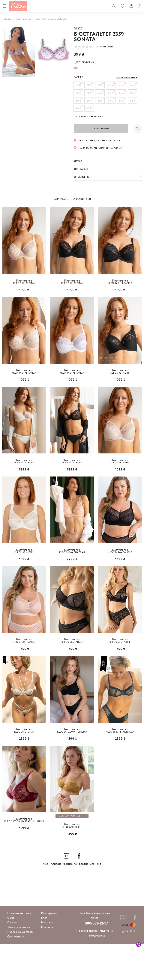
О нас (10, 918)
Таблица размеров (18, 927)
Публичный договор (20, 932)
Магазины (47, 923)
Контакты (47, 927)
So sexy (78, 28)
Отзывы (12, 923)
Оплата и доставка (19, 913)
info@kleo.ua (97, 935)
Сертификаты (16, 937)
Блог (44, 918)
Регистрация (49, 913)
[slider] (83, 46)
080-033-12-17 (96, 923)
